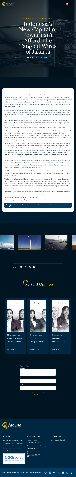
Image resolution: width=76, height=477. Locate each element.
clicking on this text (28, 200)
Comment (23, 368)
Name (22, 378)
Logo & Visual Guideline (58, 440)
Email (22, 384)
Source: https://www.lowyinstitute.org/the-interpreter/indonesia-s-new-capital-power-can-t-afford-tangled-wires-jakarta (37, 205)
